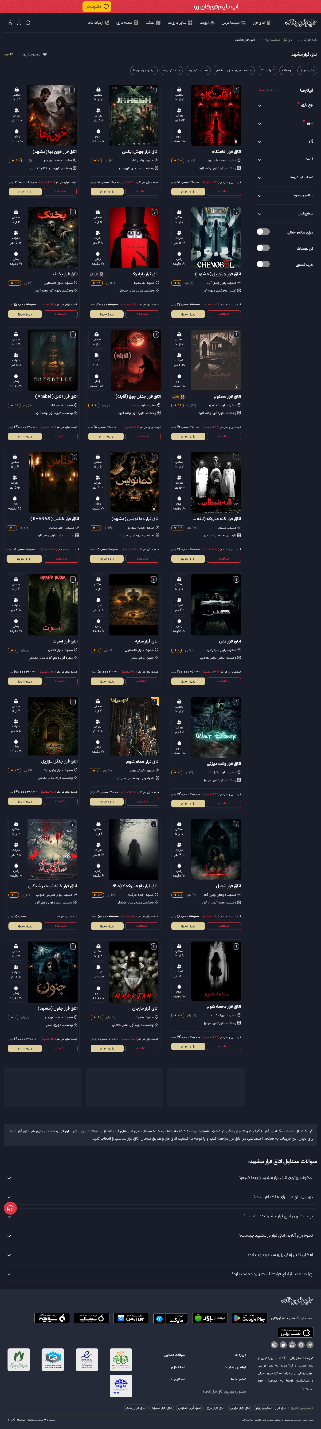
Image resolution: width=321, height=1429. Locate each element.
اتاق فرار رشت (135, 1408)
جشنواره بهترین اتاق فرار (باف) (224, 1392)
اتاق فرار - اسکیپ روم (271, 1408)
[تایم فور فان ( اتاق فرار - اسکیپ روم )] (300, 23)
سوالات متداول (174, 1355)
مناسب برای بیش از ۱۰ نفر (234, 70)
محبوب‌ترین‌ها (198, 70)
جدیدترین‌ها (171, 70)
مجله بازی (178, 1367)
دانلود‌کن (93, 6)
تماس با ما (238, 1379)
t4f (283, 1358)
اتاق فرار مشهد (162, 1408)
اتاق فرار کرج (215, 1408)
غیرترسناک (267, 70)
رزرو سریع (188, 191)
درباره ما (240, 1355)
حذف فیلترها (267, 90)
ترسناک (287, 70)
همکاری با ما (176, 1379)
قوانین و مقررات (234, 1367)
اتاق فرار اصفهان (189, 1408)
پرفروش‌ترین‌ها (144, 70)
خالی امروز (307, 70)
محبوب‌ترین (31, 54)
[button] (160, 6)
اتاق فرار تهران (240, 1408)
